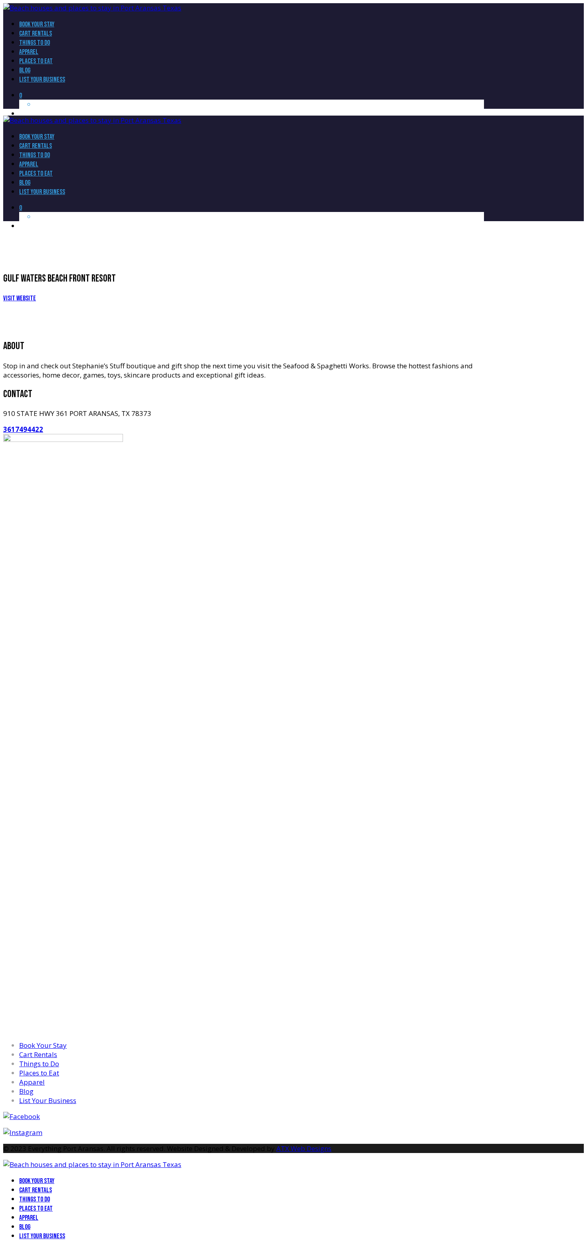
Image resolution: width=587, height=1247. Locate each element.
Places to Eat (39, 1072)
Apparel (32, 1082)
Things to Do (39, 1063)
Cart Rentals (38, 1054)
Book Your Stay (43, 1045)
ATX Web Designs (303, 1148)
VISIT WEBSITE (19, 298)
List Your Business (47, 1100)
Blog (26, 1091)
